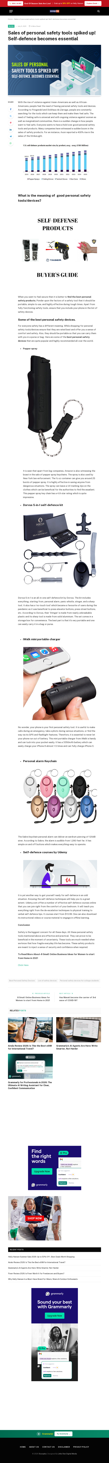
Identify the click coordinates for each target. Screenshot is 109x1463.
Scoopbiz (43, 1454)
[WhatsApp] (10, 143)
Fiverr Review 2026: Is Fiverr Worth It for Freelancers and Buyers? (36, 1273)
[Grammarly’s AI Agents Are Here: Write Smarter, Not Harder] (78, 1029)
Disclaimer (64, 1447)
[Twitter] (10, 116)
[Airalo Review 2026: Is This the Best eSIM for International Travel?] (30, 1029)
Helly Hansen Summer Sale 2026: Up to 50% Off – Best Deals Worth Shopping (41, 1257)
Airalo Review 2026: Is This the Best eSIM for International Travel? (30, 1047)
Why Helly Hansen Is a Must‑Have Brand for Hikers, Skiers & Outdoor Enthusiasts (43, 1279)
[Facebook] (10, 109)
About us (34, 1447)
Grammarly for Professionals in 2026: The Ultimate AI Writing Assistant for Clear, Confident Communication (30, 1085)
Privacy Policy (81, 1447)
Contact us (48, 1447)
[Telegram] (10, 136)
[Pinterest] (10, 122)
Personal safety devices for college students (79, 981)
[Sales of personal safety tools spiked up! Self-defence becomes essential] (54, 95)
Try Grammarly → (63, 1434)
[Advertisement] (54, 1121)
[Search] (98, 11)
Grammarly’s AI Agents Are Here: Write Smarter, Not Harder (77, 1047)
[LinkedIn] (10, 129)
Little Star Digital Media (67, 1454)
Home (10, 19)
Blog (11, 26)
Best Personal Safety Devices (22, 981)
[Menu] (11, 11)
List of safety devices (47, 981)
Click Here (23, 965)
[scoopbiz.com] (54, 11)
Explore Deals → (93, 3)
